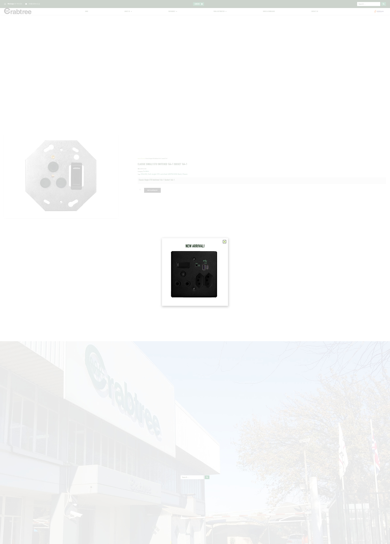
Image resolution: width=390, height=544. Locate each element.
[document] (195, 272)
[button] (224, 241)
